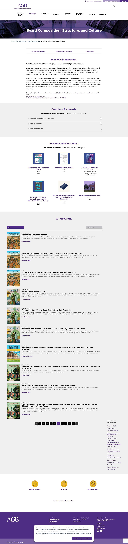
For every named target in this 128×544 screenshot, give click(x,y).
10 (73, 423)
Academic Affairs (112, 426)
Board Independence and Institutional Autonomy (113, 434)
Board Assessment (112, 430)
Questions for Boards (38, 51)
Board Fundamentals (34, 41)
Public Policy (110, 465)
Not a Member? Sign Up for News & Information (106, 518)
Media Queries (101, 526)
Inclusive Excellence (113, 449)
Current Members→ (93, 489)
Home (12, 41)
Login (124, 1)
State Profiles (111, 469)
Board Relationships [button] (35, 129)
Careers (99, 523)
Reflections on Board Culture (89, 168)
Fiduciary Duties (111, 446)
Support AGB (101, 525)
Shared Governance (112, 467)
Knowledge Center (21, 41)
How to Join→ (64, 489)
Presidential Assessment (114, 457)
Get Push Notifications (103, 520)
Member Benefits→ (35, 489)
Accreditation (111, 428)
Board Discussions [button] (35, 123)
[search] (114, 6)
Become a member (111, 1)
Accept (76, 538)
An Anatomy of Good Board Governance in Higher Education (64, 197)
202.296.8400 (76, 521)
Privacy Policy (101, 528)
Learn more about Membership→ (64, 501)
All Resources (90, 51)
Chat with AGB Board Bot (94, 1)
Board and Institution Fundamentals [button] (41, 118)
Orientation (110, 455)
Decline (87, 538)
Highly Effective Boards (64, 167)
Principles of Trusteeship (114, 462)
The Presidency (111, 460)
